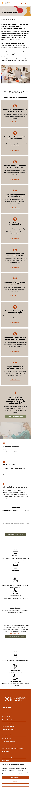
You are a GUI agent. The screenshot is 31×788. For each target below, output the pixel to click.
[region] (15, 775)
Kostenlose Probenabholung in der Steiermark (15, 110)
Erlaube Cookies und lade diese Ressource (15, 534)
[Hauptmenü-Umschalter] (28, 3)
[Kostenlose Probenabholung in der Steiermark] (15, 106)
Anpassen (15, 781)
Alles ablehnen (15, 785)
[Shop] (25, 3)
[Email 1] (23, 3)
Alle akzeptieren (15, 777)
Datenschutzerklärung (15, 530)
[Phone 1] (21, 3)
